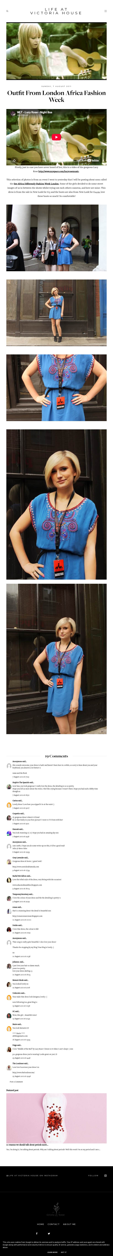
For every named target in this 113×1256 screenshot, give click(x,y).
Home (40, 1224)
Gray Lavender (18, 858)
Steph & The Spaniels (21, 783)
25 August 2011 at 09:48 (22, 1076)
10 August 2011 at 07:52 (21, 933)
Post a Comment (16, 1082)
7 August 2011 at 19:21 (21, 824)
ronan (15, 907)
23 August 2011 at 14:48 (21, 1058)
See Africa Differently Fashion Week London (36, 184)
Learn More (52, 1252)
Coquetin (16, 814)
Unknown (17, 993)
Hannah (16, 829)
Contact (54, 1224)
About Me (69, 1224)
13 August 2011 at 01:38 (21, 1006)
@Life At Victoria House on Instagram (32, 1175)
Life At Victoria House (56, 11)
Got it (64, 1252)
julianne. (16, 962)
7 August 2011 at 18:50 (21, 795)
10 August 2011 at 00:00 (22, 920)
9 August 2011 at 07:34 (21, 870)
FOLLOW (93, 1175)
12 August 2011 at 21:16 (21, 988)
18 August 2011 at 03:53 (21, 1040)
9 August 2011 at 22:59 (21, 902)
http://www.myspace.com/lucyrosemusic (58, 171)
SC (14, 1012)
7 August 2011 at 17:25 (21, 777)
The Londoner (18, 1064)
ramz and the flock (20, 773)
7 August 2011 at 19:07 (21, 808)
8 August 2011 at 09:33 (21, 852)
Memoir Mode (18, 980)
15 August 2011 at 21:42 (21, 1019)
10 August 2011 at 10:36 (21, 957)
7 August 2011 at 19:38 (21, 837)
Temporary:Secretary (21, 894)
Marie (15, 1024)
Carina (15, 801)
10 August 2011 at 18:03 (21, 975)
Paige (15, 1045)
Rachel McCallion (19, 876)
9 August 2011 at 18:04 (21, 889)
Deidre (15, 925)
